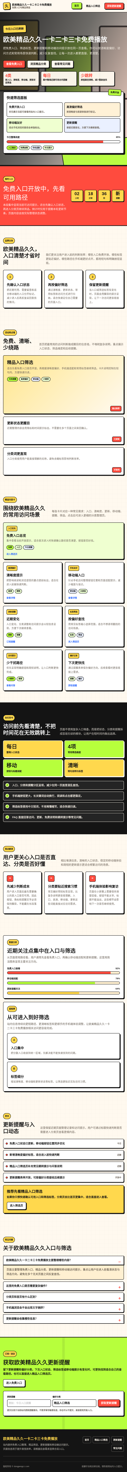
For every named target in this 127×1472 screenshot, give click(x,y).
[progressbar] (63, 141)
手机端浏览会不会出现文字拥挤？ (26, 1307)
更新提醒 (11, 1397)
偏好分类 (57, 1397)
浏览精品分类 (38, 64)
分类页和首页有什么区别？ (22, 1296)
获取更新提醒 (114, 6)
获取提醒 (72, 685)
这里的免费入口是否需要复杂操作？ (27, 1285)
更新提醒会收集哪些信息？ (22, 1318)
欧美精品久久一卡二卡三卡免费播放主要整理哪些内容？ (39, 1260)
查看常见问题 (62, 64)
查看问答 (11, 685)
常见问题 (117, 1448)
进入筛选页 (12, 554)
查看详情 (11, 598)
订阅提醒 (11, 641)
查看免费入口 (14, 64)
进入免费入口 (14, 1382)
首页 (76, 5)
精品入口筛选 (93, 6)
